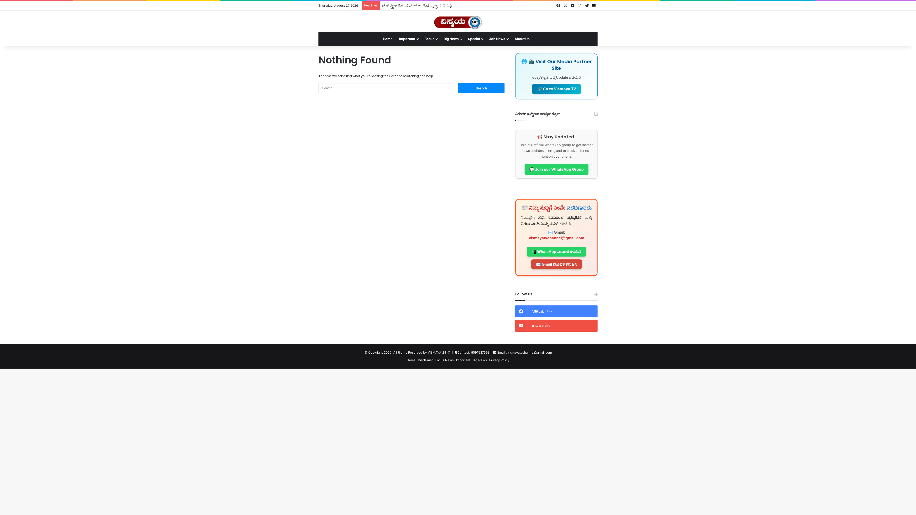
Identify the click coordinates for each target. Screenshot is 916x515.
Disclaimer (425, 360)
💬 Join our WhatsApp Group (556, 169)
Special (474, 39)
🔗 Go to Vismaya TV (556, 89)
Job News (497, 39)
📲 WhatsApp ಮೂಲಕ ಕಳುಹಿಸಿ (556, 252)
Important (407, 39)
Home (387, 39)
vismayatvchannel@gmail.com (556, 238)
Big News (451, 39)
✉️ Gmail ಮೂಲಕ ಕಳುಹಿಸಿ (556, 264)
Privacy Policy (499, 360)
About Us (522, 39)
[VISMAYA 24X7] (458, 20)
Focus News (444, 360)
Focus (429, 39)
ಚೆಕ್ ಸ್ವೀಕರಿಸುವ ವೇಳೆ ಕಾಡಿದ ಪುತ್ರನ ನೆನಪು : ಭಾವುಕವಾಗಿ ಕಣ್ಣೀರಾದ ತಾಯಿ (442, 5)
